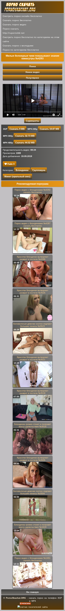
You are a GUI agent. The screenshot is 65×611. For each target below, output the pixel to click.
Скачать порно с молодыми (18, 45)
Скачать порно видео (14, 24)
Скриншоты (32, 120)
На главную (32, 592)
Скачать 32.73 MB (25, 136)
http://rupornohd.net (13, 33)
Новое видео (33, 72)
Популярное (32, 78)
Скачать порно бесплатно (17, 20)
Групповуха (38, 170)
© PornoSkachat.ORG (14, 598)
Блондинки (22, 170)
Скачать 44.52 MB (25, 142)
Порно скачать (11, 29)
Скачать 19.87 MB (49, 129)
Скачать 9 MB (17, 129)
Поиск (32, 66)
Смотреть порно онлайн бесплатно (22, 16)
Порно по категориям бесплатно (21, 50)
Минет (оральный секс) (17, 176)
